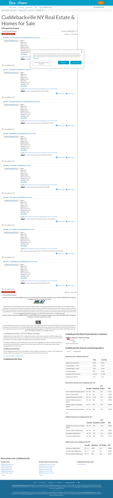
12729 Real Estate (81, 464)
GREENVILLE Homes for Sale (46, 473)
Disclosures (59, 482)
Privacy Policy (42, 482)
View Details (24, 54)
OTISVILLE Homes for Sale (45, 467)
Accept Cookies (75, 62)
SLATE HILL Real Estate (7, 473)
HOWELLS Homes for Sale (45, 471)
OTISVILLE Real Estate (6, 466)
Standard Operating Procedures (28, 313)
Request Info (61, 93)
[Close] (81, 52)
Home (35, 482)
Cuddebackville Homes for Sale (47, 464)
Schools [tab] (69, 351)
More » (66, 412)
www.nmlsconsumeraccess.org (88, 492)
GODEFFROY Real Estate (7, 464)
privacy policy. (36, 58)
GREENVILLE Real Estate (7, 471)
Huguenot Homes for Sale (45, 469)
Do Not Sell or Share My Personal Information (41, 63)
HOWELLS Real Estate (6, 469)
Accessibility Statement (70, 482)
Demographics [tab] (77, 351)
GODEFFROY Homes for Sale (46, 466)
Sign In (101, 2)
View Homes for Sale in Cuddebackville (13, 356)
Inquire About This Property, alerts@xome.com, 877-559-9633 (41, 88)
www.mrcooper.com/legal (27, 493)
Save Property (71, 93)
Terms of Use (51, 482)
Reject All (63, 62)
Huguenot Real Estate (6, 467)
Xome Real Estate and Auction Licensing (20, 485)
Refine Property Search (8, 34)
